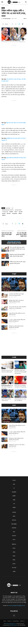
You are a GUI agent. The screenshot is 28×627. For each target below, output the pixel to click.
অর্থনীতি (14, 507)
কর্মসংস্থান (14, 520)
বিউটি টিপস (14, 544)
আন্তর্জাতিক (14, 492)
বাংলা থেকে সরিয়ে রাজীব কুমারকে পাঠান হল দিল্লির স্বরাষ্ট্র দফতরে (21, 234)
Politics (7, 5)
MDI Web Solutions (13, 625)
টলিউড (14, 559)
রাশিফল (14, 563)
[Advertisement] (14, 55)
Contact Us (22, 621)
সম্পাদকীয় (14, 512)
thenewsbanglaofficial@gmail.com (17, 605)
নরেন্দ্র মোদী (3, 213)
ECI (12, 208)
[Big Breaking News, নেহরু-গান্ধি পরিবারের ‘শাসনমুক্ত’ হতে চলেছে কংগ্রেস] (7, 380)
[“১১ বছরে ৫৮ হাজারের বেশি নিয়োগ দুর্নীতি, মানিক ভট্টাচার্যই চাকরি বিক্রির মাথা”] (4, 321)
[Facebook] (14, 615)
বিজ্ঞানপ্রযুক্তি (14, 524)
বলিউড (14, 556)
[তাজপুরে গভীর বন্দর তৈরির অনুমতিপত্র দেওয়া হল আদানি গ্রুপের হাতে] (4, 314)
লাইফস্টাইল (14, 527)
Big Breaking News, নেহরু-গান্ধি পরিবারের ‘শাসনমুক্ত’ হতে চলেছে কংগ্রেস (7, 387)
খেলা (14, 503)
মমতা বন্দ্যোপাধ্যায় (14, 213)
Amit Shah (8, 208)
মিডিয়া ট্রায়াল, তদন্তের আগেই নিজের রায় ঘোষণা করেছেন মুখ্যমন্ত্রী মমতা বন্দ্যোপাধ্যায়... (20, 372)
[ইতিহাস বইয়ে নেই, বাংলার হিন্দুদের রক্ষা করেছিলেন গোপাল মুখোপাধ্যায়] (21, 380)
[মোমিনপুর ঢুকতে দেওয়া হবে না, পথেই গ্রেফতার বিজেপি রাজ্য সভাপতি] (4, 446)
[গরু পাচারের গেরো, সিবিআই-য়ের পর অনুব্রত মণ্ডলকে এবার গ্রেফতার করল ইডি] (4, 295)
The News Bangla (6, 18)
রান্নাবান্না (14, 535)
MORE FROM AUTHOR (14, 243)
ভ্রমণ (14, 531)
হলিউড (14, 552)
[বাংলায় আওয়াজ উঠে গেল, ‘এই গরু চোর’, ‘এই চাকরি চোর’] (21, 393)
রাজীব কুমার (20, 213)
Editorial (3, 368)
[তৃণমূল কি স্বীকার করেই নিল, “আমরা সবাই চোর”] (7, 393)
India (3, 258)
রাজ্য (14, 484)
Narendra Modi (18, 209)
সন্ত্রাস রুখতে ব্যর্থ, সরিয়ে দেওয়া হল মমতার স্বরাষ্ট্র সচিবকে (6, 234)
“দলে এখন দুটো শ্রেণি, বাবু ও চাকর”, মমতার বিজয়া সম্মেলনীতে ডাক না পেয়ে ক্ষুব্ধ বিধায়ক (17, 249)
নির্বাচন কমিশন (9, 213)
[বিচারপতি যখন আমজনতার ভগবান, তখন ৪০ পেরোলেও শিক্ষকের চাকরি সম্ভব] (14, 284)
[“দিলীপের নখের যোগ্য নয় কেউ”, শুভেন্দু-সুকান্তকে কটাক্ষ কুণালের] (5, 263)
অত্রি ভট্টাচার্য (11, 211)
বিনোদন (14, 548)
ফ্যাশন (14, 539)
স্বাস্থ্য (14, 499)
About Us (9, 621)
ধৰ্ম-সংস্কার (14, 567)
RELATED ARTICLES (14, 241)
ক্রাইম (14, 516)
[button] (26, 2)
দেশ (14, 488)
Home (2, 5)
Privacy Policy (16, 621)
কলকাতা (14, 480)
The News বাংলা (5, 211)
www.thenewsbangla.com (10, 623)
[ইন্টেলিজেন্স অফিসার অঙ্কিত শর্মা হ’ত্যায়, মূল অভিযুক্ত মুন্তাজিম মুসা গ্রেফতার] (4, 302)
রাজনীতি (14, 495)
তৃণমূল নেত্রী (20, 211)
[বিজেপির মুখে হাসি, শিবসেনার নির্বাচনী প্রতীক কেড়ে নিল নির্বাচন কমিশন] (5, 256)
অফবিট (14, 571)
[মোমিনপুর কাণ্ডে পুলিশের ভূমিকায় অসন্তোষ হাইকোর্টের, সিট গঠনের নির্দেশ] (4, 327)
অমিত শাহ (15, 211)
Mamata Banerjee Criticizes (8, 209)
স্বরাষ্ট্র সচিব (3, 215)
